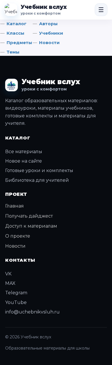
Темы (13, 52)
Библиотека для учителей (37, 180)
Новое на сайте (23, 161)
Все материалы (23, 151)
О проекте (17, 236)
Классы (15, 33)
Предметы (19, 42)
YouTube (16, 302)
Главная (14, 206)
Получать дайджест (29, 216)
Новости (49, 42)
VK (8, 274)
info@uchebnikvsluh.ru (32, 312)
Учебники (51, 33)
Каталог (16, 23)
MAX (10, 283)
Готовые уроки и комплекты (39, 170)
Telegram (16, 292)
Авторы (48, 23)
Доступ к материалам (31, 226)
